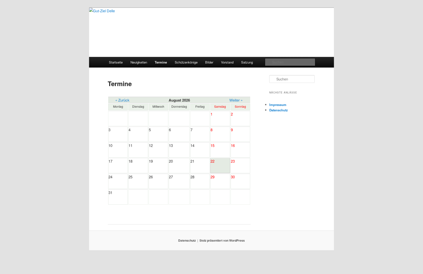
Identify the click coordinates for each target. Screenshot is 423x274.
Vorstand (227, 62)
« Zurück (122, 100)
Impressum (277, 104)
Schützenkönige (186, 62)
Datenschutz (278, 110)
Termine (161, 62)
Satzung (247, 62)
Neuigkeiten (138, 62)
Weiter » (236, 100)
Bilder (209, 62)
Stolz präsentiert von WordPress (222, 240)
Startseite (116, 62)
